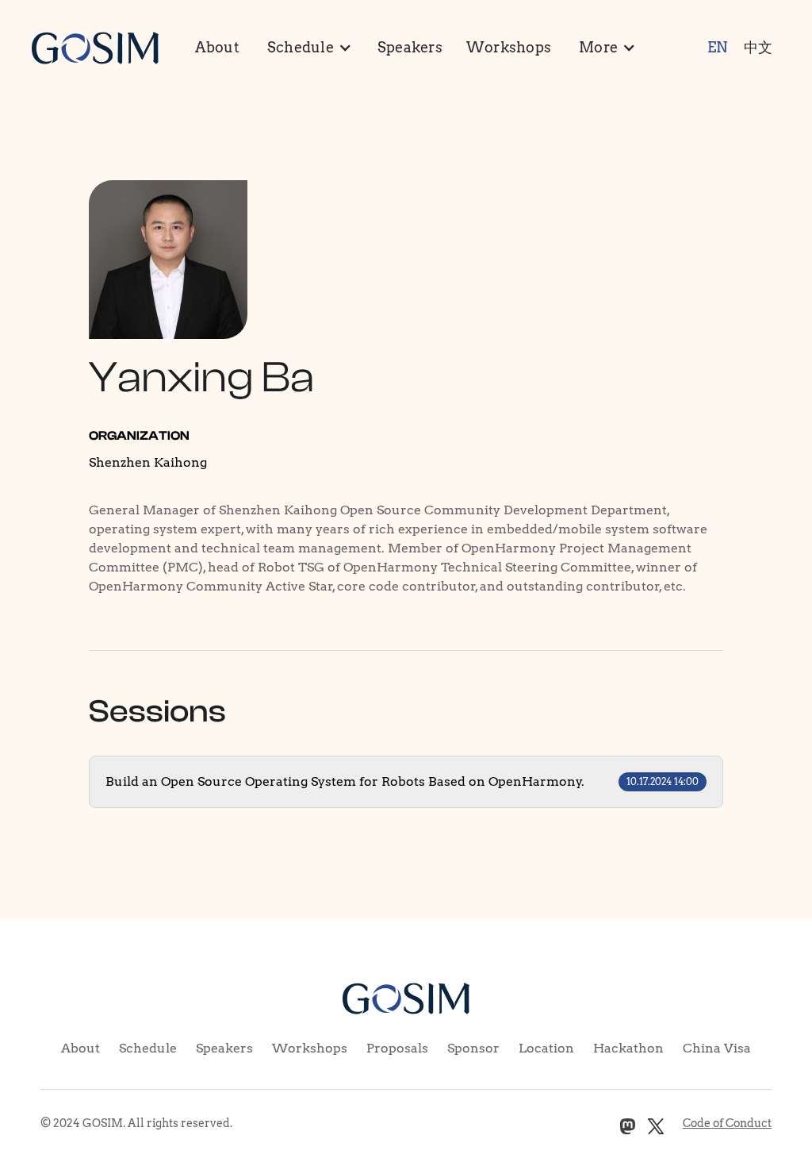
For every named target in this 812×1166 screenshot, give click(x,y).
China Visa (717, 1048)
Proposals (397, 1048)
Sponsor (473, 1048)
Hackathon (628, 1048)
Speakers (409, 47)
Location (546, 1048)
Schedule (148, 1048)
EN (717, 47)
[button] (308, 47)
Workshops (508, 47)
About (217, 47)
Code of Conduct (727, 1123)
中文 (758, 47)
